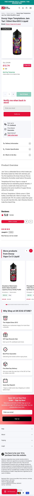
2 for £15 (27, 65)
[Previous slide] (26, 250)
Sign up (17, 419)
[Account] (22, 8)
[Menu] (30, 8)
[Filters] (26, 221)
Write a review (12, 221)
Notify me (17, 114)
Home (3, 13)
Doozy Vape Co (11, 13)
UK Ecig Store (19, 490)
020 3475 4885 (10, 481)
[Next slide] (31, 250)
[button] (4, 69)
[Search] (19, 8)
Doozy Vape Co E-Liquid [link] (13, 24)
